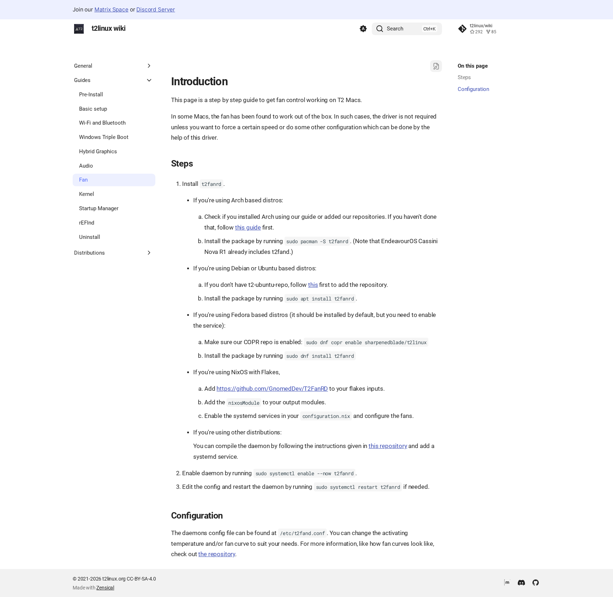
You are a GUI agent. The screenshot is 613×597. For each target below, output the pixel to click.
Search (395, 28)
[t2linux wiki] (79, 29)
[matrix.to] (507, 582)
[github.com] (535, 582)
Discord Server (155, 9)
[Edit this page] (436, 66)
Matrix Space (111, 9)
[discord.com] (521, 582)
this (313, 284)
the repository (216, 554)
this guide (248, 227)
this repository (388, 446)
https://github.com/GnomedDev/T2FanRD (272, 388)
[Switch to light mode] (363, 29)
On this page (473, 66)
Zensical (105, 588)
